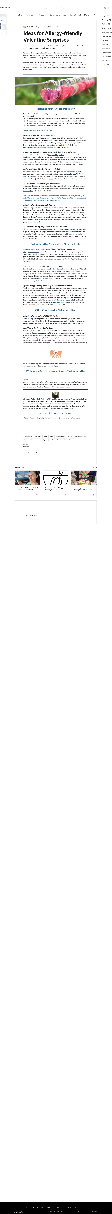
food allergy (38, 436)
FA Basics (42, 15)
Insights (18, 15)
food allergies (28, 436)
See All (95, 467)
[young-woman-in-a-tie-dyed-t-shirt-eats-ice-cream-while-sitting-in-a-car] (27, 478)
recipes (70, 436)
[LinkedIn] (61, 1212)
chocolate (71, 440)
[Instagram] (105, 8)
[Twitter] (58, 1212)
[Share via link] (37, 452)
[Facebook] (109, 8)
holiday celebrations (80, 436)
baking (26, 440)
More (86, 15)
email (85, 1211)
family (45, 436)
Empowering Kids (58, 15)
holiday (33, 440)
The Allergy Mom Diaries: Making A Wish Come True (83, 489)
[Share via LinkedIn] (33, 452)
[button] (34, 8)
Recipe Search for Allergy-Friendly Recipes (54, 489)
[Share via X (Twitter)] (28, 452)
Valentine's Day (61, 440)
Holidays (25, 444)
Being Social (75, 15)
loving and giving (42, 440)
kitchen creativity (60, 436)
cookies (52, 440)
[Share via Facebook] (24, 452)
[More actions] (87, 27)
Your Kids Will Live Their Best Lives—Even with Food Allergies (27, 489)
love (51, 436)
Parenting (30, 15)
